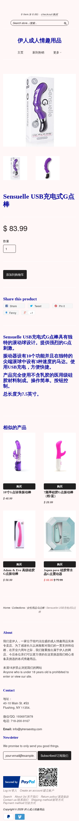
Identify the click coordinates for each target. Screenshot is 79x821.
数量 (6, 241)
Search (7, 796)
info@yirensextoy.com (27, 729)
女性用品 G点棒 (35, 607)
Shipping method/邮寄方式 (47, 799)
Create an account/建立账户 (37, 790)
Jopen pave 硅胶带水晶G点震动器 (58, 572)
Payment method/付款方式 (19, 802)
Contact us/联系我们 (15, 799)
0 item (30, 14)
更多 (56, 52)
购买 (19, 486)
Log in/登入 (10, 790)
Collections (18, 607)
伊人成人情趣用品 (40, 40)
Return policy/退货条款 (55, 796)
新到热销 (38, 52)
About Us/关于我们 (26, 796)
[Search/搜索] (65, 22)
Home (6, 607)
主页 (20, 52)
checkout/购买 (49, 14)
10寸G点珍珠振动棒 (17, 492)
